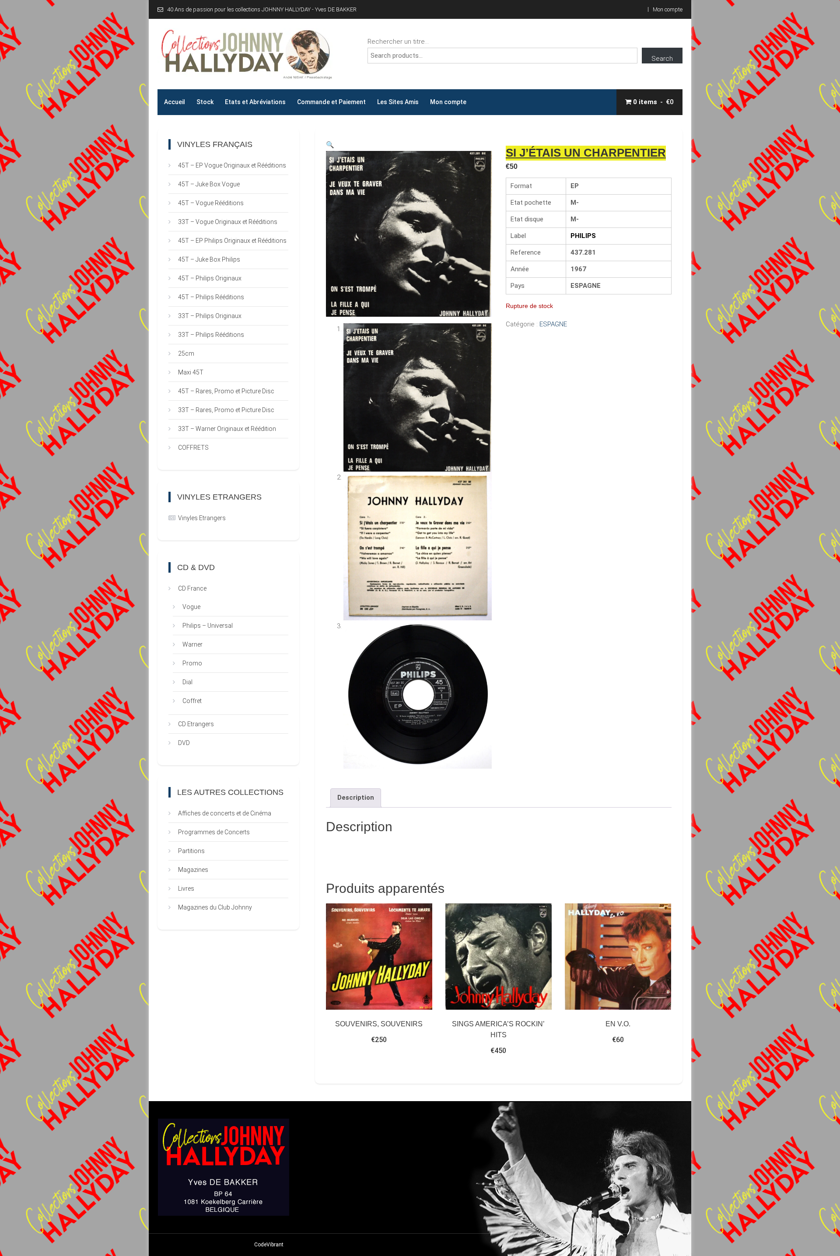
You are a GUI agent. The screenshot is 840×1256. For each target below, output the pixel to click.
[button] (330, 145)
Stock (205, 101)
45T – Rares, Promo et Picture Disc (226, 391)
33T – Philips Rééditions (211, 334)
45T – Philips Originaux (210, 278)
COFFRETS (193, 447)
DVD (184, 742)
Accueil (174, 101)
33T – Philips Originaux (210, 315)
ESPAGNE (553, 324)
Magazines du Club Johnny (215, 907)
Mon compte (667, 9)
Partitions (191, 850)
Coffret (192, 700)
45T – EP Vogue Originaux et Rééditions (232, 165)
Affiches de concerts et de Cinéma (224, 813)
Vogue (191, 606)
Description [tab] (355, 797)
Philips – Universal (207, 625)
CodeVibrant (269, 1245)
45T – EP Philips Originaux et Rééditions (232, 240)
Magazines (193, 869)
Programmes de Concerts (214, 832)
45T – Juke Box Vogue (209, 184)
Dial (187, 682)
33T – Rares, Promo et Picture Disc (226, 409)
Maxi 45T (190, 372)
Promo (192, 663)
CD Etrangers (196, 724)
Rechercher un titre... (398, 41)
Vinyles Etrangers (202, 517)
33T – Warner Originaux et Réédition (227, 428)
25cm (186, 353)
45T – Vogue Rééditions (211, 202)
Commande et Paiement (331, 101)
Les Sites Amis (398, 101)
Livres (186, 888)
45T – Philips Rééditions (211, 297)
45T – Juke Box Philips (209, 259)
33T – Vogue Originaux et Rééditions (227, 221)
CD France (192, 588)
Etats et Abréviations (255, 101)
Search (662, 59)
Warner (192, 644)
